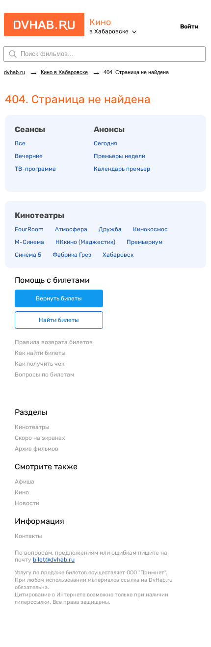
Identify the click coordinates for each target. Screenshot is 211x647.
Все (20, 143)
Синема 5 (28, 254)
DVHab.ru (41, 29)
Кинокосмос (150, 229)
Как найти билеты (40, 353)
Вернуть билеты (59, 298)
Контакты (28, 536)
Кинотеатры (39, 215)
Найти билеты (59, 320)
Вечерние (29, 156)
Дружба (110, 229)
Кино (100, 22)
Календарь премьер (122, 168)
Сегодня (105, 143)
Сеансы (30, 129)
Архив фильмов (36, 448)
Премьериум (144, 242)
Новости (27, 503)
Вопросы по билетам (44, 374)
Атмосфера (71, 229)
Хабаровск (118, 254)
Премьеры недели (119, 156)
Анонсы (109, 129)
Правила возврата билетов (54, 342)
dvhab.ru (14, 72)
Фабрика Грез (72, 254)
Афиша (24, 481)
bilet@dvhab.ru (54, 559)
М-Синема (29, 242)
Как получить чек (39, 363)
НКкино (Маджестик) (85, 242)
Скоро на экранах (40, 437)
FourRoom (29, 229)
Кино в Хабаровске (64, 72)
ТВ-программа (35, 168)
